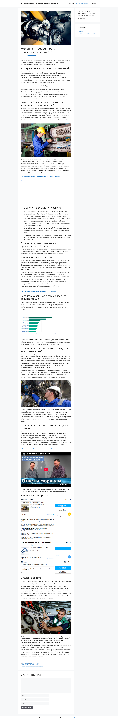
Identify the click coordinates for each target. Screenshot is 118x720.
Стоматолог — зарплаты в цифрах (30, 664)
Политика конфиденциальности (87, 33)
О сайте (80, 31)
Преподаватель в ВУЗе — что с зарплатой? (32, 666)
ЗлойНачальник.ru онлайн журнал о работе (39, 3)
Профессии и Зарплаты (82, 3)
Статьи (94, 3)
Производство (25, 663)
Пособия (71, 3)
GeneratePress (77, 717)
